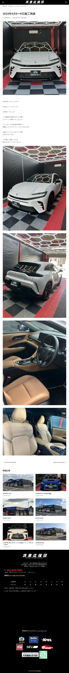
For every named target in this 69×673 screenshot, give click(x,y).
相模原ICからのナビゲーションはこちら (34, 631)
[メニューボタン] (3, 2)
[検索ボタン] (66, 2)
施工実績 (24, 17)
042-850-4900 (14, 569)
